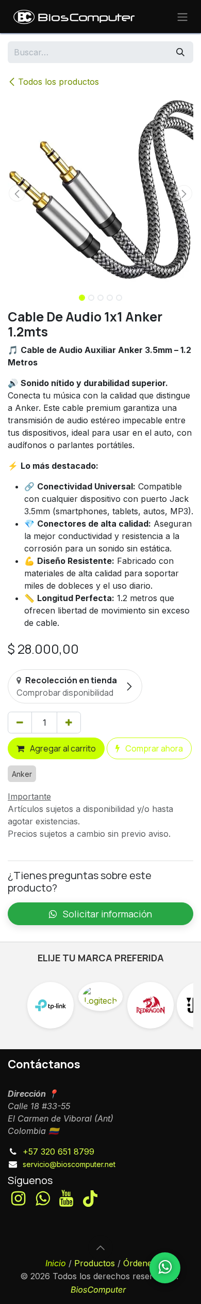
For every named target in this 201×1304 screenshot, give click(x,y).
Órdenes (139, 1263)
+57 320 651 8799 (58, 1151)
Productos (94, 1263)
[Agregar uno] (69, 722)
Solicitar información (106, 914)
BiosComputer (98, 1289)
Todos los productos (58, 81)
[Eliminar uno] (20, 722)
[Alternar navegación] (182, 16)
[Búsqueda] (180, 52)
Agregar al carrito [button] (62, 748)
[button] (17, 193)
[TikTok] (90, 1198)
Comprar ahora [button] (153, 748)
